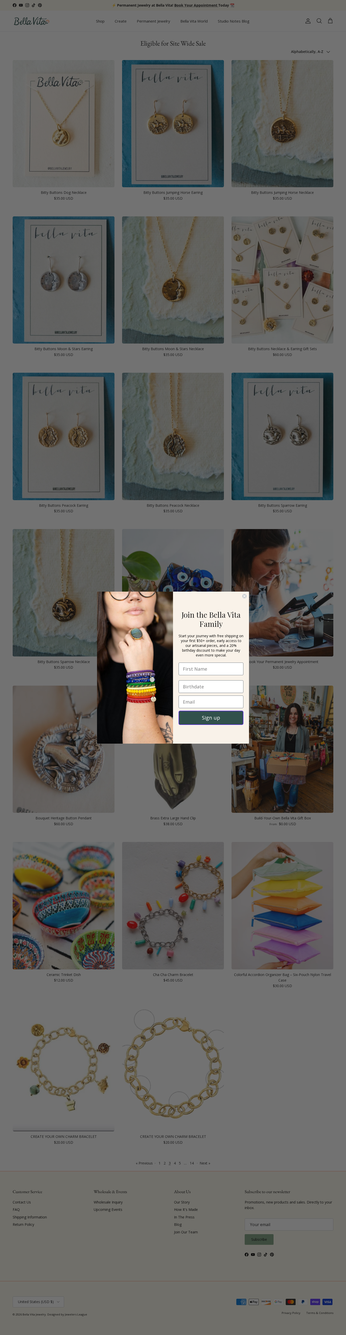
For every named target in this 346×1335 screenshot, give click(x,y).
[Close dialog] (244, 596)
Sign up (211, 717)
